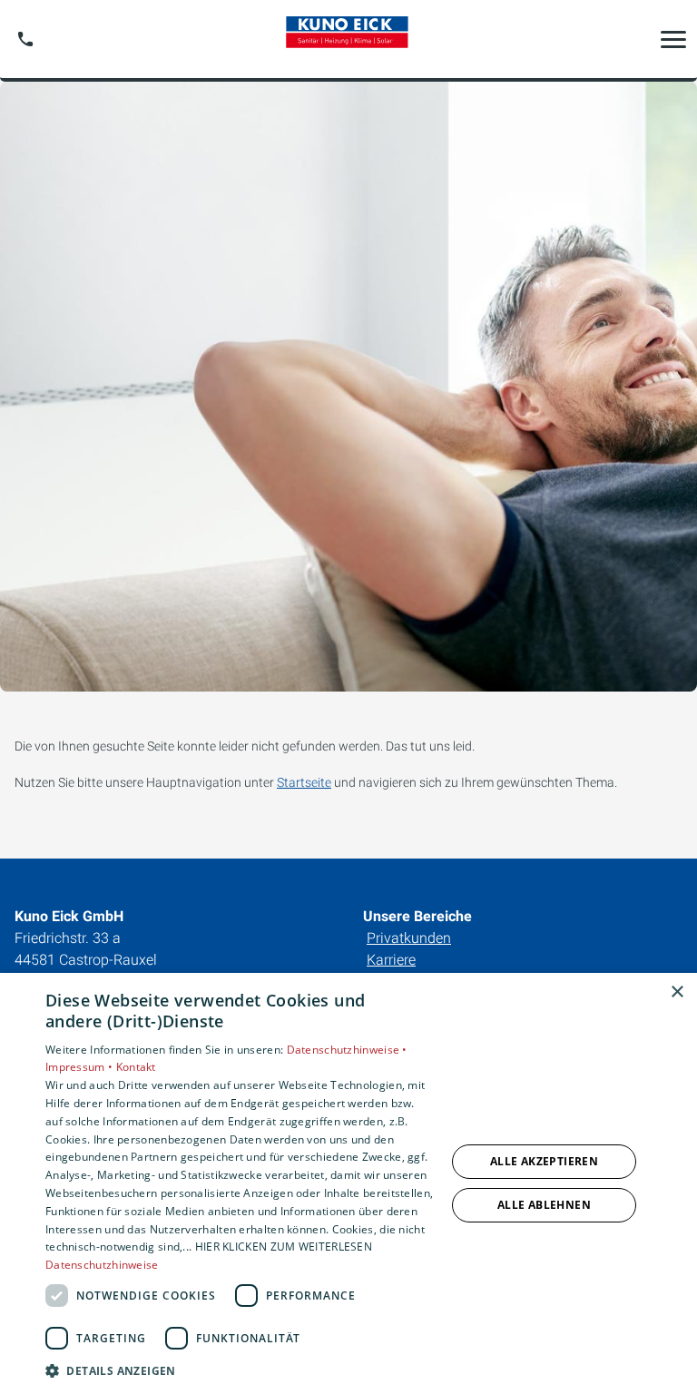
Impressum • (80, 1067)
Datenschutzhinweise (102, 1264)
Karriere (391, 959)
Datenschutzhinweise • (347, 1049)
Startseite (304, 782)
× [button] (676, 992)
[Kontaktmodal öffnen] (25, 39)
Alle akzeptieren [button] (544, 1161)
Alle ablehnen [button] (544, 1204)
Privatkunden (409, 938)
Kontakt (136, 1067)
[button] (673, 39)
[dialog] (348, 1183)
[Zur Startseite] (348, 39)
